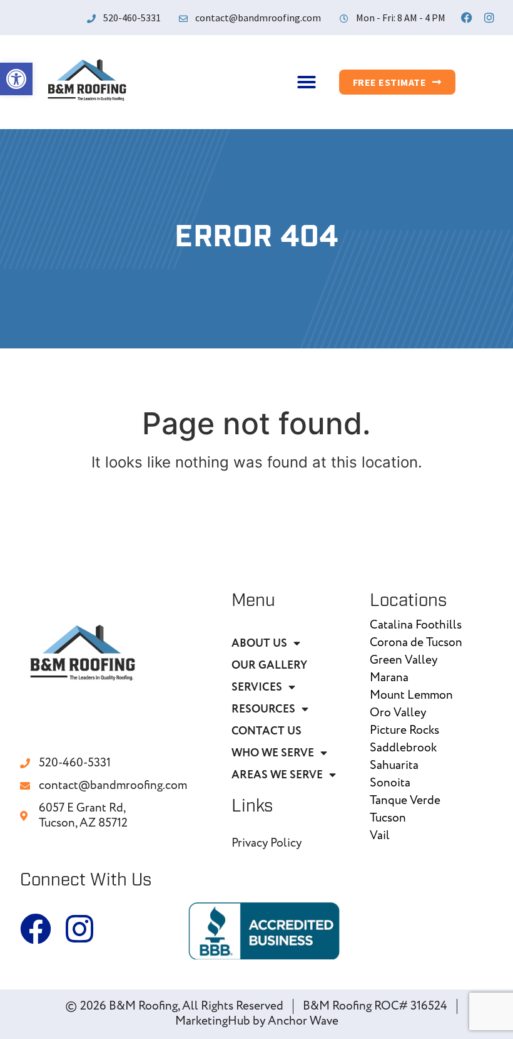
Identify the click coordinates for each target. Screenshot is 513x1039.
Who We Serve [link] (272, 753)
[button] (307, 82)
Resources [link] (263, 709)
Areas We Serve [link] (277, 775)
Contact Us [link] (266, 731)
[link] (16, 79)
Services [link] (256, 687)
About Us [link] (259, 643)
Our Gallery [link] (269, 665)
